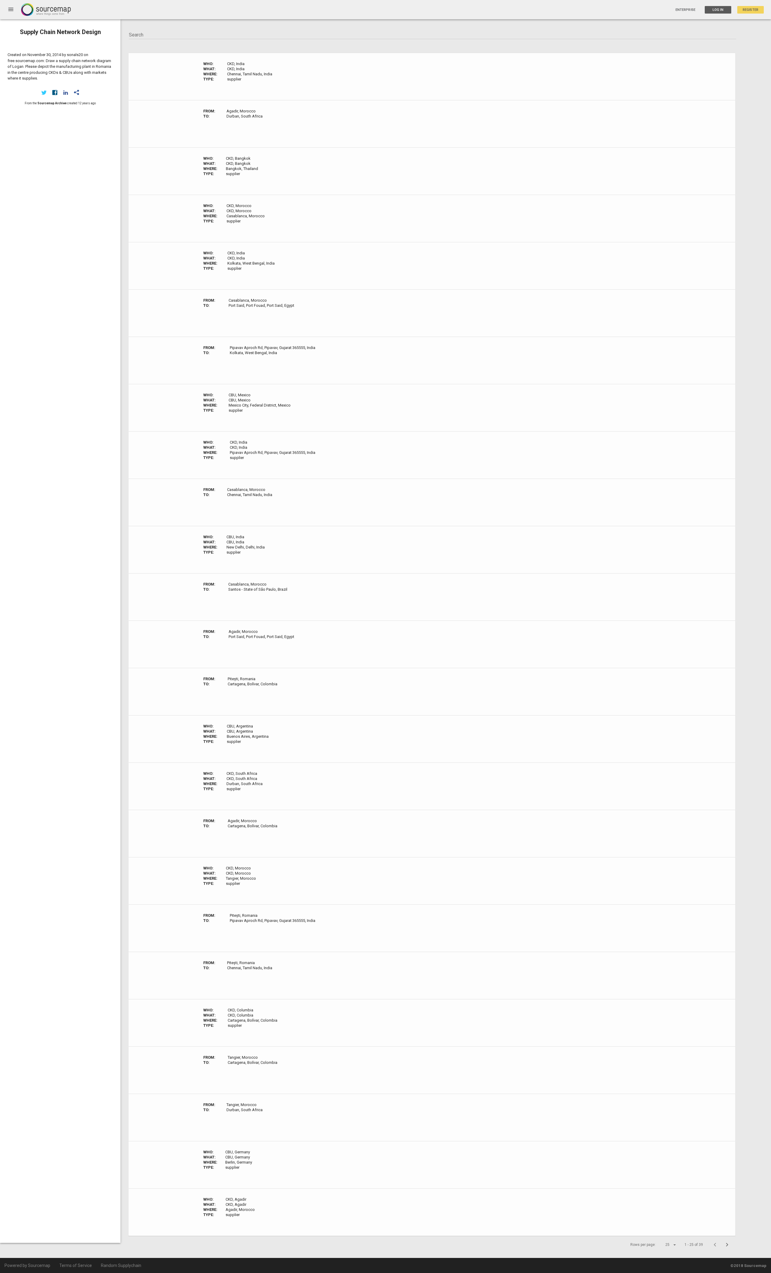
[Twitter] (43, 92)
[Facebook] (54, 92)
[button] (665, 1244)
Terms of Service (75, 1265)
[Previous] (715, 1245)
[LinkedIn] (65, 92)
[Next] (727, 1245)
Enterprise (685, 10)
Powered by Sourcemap (27, 1265)
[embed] (76, 92)
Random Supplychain (121, 1265)
